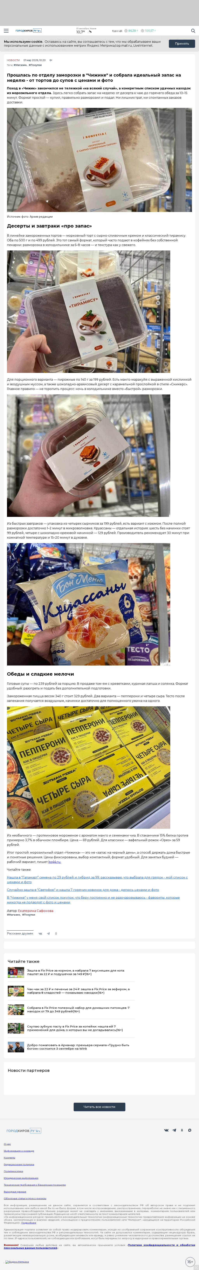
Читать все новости (99, 1107)
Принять (182, 43)
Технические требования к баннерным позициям (35, 1184)
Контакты (9, 1157)
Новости (13, 60)
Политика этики (13, 1171)
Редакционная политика (19, 1164)
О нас (7, 1144)
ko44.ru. (54, 862)
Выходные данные (15, 1191)
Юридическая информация (21, 1178)
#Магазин (20, 65)
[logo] (23, 1131)
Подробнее (28, 1222)
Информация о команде (19, 1150)
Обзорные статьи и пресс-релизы (25, 1198)
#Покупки (35, 65)
